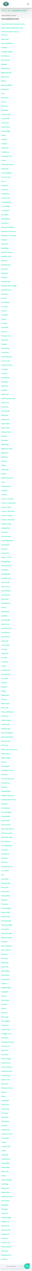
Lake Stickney (5, 636)
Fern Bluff (4, 315)
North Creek (5, 820)
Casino (3, 135)
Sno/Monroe (5, 1046)
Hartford (4, 436)
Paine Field (4, 879)
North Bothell (5, 816)
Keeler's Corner (6, 557)
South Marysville (6, 1071)
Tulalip (3, 1150)
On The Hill (5, 870)
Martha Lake (5, 703)
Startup (3, 1092)
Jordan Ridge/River (7, 540)
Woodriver (5, 1238)
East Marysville (6, 256)
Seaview (4, 996)
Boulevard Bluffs (6, 85)
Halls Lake (4, 415)
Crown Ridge (5, 206)
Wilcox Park (5, 1226)
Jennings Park (5, 528)
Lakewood (4, 641)
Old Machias (5, 854)
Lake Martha (5, 611)
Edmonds (4, 277)
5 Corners (4, 35)
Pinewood (4, 904)
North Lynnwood (6, 833)
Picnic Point (5, 891)
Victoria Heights (6, 1180)
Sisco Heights (5, 1021)
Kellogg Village (6, 561)
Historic (3, 473)
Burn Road (4, 110)
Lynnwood (4, 678)
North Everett (5, 824)
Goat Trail (4, 386)
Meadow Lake (5, 728)
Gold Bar (4, 390)
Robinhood (4, 962)
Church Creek (5, 177)
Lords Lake (4, 661)
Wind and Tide (6, 1230)
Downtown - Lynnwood (8, 235)
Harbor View (5, 427)
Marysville (4, 707)
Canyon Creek (6, 114)
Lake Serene (5, 624)
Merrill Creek (5, 741)
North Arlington (6, 812)
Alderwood (5, 39)
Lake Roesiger (5, 620)
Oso (2, 875)
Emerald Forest (6, 290)
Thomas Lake (5, 1129)
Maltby (3, 691)
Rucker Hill (4, 966)
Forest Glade (5, 348)
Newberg (4, 804)
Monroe (4, 762)
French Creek (5, 361)
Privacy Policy (5, 1268)
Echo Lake (4, 269)
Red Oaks (4, 941)
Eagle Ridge (5, 248)
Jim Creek (4, 532)
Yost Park (4, 1259)
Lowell (3, 666)
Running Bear (5, 971)
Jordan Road (5, 544)
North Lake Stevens (7, 829)
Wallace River (5, 1192)
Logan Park (4, 653)
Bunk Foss (4, 106)
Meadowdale (5, 724)
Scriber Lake (5, 979)
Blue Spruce (5, 76)
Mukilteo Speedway (7, 795)
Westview (4, 1213)
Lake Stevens (5, 632)
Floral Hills (4, 327)
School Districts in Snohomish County (13, 24)
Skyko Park (5, 1025)
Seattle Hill (4, 992)
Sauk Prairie (5, 975)
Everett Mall (5, 302)
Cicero (3, 181)
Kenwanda (4, 570)
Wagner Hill (5, 1188)
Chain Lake (4, 168)
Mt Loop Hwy (5, 783)
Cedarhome (5, 152)
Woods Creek (5, 1242)
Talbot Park (5, 1117)
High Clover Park (6, 448)
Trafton (3, 1142)
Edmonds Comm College (9, 285)
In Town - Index (6, 507)
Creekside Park (6, 202)
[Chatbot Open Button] (27, 1266)
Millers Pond (5, 753)
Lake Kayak (5, 599)
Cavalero (4, 143)
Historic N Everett (7, 478)
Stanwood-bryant (7, 1088)
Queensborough (6, 933)
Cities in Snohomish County (10, 31)
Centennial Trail (6, 156)
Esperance (4, 294)
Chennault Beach (6, 173)
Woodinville (5, 1234)
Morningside (5, 766)
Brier (3, 93)
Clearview (4, 189)
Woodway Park (6, 1255)
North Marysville (6, 837)
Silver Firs (4, 1012)
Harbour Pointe (6, 432)
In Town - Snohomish (7, 519)
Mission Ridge (5, 758)
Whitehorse (5, 1221)
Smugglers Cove (6, 1033)
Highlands (4, 453)
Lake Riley (4, 615)
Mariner (4, 699)
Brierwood (4, 97)
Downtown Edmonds (8, 227)
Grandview (5, 407)
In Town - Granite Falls (8, 503)
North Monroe (6, 841)
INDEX (3, 10)
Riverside (4, 954)
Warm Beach (5, 1200)
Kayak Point (5, 553)
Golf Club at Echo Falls (8, 398)
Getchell (4, 373)
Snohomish (4, 1037)
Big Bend (4, 64)
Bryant (3, 102)
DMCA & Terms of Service (17, 1268)
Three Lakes (5, 1138)
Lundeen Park (5, 670)
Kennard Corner (6, 565)
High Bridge (5, 444)
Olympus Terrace (6, 866)
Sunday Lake (5, 1109)
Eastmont (4, 260)
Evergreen (4, 306)
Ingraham (4, 490)
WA (9, 10)
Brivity (14, 1266)
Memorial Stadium (7, 732)
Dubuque (4, 239)
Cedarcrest (5, 148)
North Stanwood (6, 845)
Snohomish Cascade (7, 1042)
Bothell (3, 81)
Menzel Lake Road (7, 737)
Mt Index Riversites (7, 778)
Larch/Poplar (5, 645)
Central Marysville (7, 164)
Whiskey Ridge (6, 1217)
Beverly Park (5, 60)
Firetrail (4, 323)
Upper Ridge (5, 1167)
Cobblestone (5, 193)
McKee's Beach (6, 720)
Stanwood (4, 1083)
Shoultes (4, 1004)
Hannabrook (5, 419)
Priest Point (5, 929)
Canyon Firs (5, 122)
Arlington (4, 47)
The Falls (4, 1125)
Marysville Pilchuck (7, 712)
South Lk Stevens (6, 1067)
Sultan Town (5, 1104)
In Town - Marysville (7, 511)
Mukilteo (4, 787)
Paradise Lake (5, 883)
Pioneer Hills (5, 912)
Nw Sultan (4, 849)
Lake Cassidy (5, 582)
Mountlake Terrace (7, 770)
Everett (3, 298)
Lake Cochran (5, 586)
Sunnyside (4, 1113)
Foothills (4, 344)
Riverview (4, 958)
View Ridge (5, 1184)
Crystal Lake (5, 210)
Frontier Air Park (6, 365)
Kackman (4, 549)
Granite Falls (5, 411)
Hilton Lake (5, 469)
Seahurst (4, 983)
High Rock (4, 457)
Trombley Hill (5, 1146)
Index (3, 482)
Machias (4, 682)
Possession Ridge (6, 925)
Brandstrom (5, 89)
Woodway (4, 1251)
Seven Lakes (5, 1000)
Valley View (5, 1171)
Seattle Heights (6, 987)
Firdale (3, 319)
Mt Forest (4, 774)
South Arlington (6, 1058)
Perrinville (4, 887)
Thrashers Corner (7, 1134)
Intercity (4, 494)
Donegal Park (5, 219)
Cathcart (4, 139)
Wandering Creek (7, 1196)
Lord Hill (4, 657)
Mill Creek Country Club (9, 749)
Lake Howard (5, 595)
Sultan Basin (5, 1100)
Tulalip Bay (4, 1154)
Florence (4, 331)
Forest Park (5, 352)
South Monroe (6, 1075)
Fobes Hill (4, 340)
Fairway (4, 310)
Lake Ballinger (5, 574)
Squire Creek (5, 1079)
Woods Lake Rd (6, 1246)
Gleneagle (4, 381)
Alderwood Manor (7, 43)
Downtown (5, 223)
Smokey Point (5, 1029)
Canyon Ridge (5, 131)
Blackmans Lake (6, 72)
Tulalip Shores (5, 1159)
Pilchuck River (6, 895)
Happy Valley (5, 423)
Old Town (4, 862)
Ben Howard (5, 56)
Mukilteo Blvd (5, 791)
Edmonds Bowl (6, 281)
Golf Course (5, 402)
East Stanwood (6, 264)
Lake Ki (3, 607)
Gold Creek (5, 394)
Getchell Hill (5, 377)
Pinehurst (4, 900)
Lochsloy (4, 649)
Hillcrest (4, 461)
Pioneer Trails (5, 916)
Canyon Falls (5, 118)
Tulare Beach (5, 1163)
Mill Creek (4, 745)
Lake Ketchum (5, 603)
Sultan (3, 1096)
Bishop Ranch (5, 68)
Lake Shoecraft (6, 628)
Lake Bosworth (6, 578)
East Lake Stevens (7, 252)
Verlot (3, 1175)
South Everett (5, 1063)
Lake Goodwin (5, 590)
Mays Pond (4, 716)
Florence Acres (6, 336)
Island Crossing (6, 524)
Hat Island (4, 440)
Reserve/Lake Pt (6, 946)
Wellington (4, 1205)
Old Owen (4, 858)
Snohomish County (19, 10)
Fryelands (4, 369)
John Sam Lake (6, 536)
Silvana (3, 1008)
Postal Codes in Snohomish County (12, 28)
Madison (4, 687)
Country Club (5, 198)
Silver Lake (4, 1017)
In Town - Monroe (7, 515)
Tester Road (5, 1121)
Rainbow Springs (6, 937)
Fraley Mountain (6, 356)
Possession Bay (6, 920)
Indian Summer (6, 486)
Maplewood (5, 695)
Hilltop (3, 465)
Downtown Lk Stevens (8, 231)
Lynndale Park (5, 674)
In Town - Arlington (7, 498)
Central (3, 160)
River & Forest (5, 950)
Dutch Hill (4, 244)
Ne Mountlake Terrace (8, 799)
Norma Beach (5, 808)
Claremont (4, 185)
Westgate (4, 1209)
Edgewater (4, 273)
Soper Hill (4, 1050)
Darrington (4, 214)
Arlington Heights (7, 51)
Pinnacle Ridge (6, 908)
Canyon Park (5, 127)
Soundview (5, 1054)
